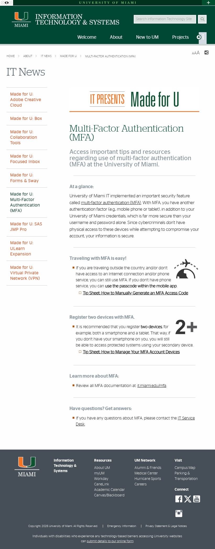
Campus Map (185, 468)
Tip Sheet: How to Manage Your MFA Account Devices (131, 352)
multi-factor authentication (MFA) (111, 202)
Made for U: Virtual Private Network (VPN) (25, 273)
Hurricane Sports (148, 479)
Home (11, 56)
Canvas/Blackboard (109, 495)
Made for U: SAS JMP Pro (26, 227)
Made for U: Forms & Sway (24, 178)
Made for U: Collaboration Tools (23, 137)
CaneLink (101, 484)
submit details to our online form (110, 541)
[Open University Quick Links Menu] (208, 2)
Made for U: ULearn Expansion (21, 248)
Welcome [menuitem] (86, 37)
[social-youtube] (196, 499)
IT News (46, 56)
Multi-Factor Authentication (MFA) (110, 56)
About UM (102, 468)
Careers (141, 484)
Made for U (68, 56)
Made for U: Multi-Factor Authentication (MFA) (25, 202)
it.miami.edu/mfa (151, 386)
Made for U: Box (26, 118)
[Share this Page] (206, 53)
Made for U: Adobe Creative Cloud (25, 99)
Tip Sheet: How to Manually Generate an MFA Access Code (135, 293)
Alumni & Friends (148, 468)
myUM (99, 473)
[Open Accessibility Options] (6, 2)
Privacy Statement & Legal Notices (166, 526)
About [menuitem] (116, 37)
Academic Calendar (109, 490)
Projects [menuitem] (180, 37)
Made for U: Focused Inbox (25, 159)
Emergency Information (121, 526)
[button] (203, 534)
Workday (101, 479)
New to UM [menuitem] (147, 37)
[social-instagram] (178, 513)
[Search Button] (202, 19)
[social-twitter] (188, 498)
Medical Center (146, 473)
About (28, 56)
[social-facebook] (178, 499)
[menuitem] (203, 38)
